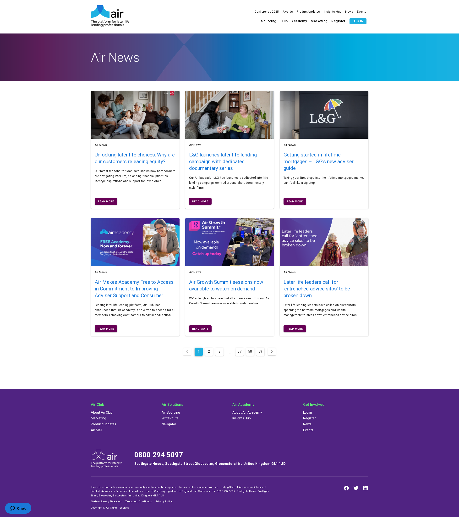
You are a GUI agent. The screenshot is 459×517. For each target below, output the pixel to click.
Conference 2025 (267, 11)
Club (284, 21)
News (349, 11)
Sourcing (269, 21)
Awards (288, 11)
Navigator (169, 424)
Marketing (319, 21)
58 (249, 351)
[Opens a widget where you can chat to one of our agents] (18, 509)
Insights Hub (333, 11)
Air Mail (96, 430)
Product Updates (308, 11)
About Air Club (102, 412)
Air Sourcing (171, 412)
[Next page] (271, 351)
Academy (299, 21)
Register (338, 21)
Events (361, 11)
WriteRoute (170, 418)
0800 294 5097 (158, 454)
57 (239, 351)
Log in (358, 21)
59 (260, 351)
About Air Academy (247, 412)
